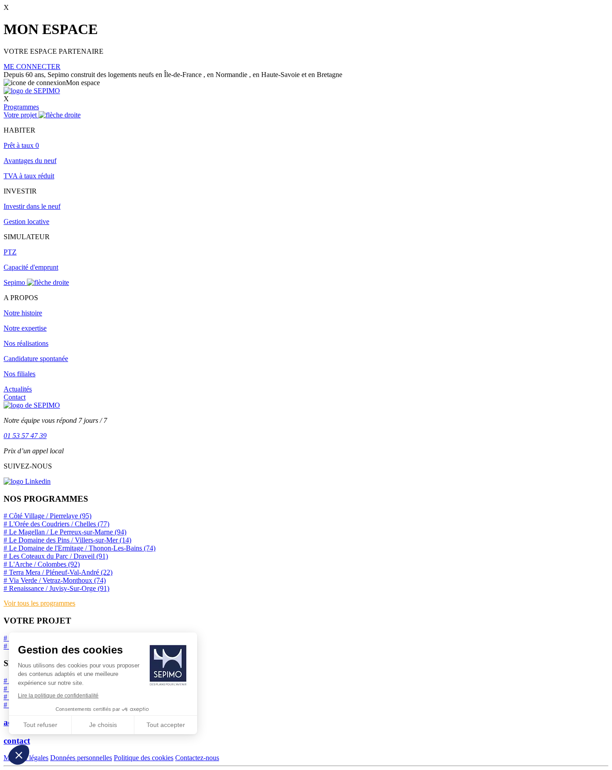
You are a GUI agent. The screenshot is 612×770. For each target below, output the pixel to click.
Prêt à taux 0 (21, 145)
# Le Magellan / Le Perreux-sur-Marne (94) (65, 532)
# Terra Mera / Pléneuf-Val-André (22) (58, 572)
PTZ (10, 252)
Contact (15, 397)
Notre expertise (25, 328)
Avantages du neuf (30, 160)
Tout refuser (40, 724)
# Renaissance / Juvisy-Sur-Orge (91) (56, 588)
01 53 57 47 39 (25, 435)
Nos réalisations (26, 343)
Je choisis (103, 724)
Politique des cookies (143, 757)
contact (17, 740)
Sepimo (15, 282)
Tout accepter (166, 724)
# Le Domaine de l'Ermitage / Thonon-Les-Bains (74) (79, 548)
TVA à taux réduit (29, 176)
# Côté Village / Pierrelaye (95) (47, 516)
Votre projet (21, 115)
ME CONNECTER (32, 66)
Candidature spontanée (36, 358)
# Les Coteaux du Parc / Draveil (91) (56, 556)
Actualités (18, 389)
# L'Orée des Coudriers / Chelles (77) (56, 524)
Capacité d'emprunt (31, 267)
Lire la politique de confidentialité (58, 696)
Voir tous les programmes (39, 603)
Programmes (21, 107)
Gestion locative (26, 221)
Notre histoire (23, 313)
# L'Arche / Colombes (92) (42, 564)
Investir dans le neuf (32, 206)
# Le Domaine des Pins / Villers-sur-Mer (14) (67, 540)
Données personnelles (81, 757)
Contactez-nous (197, 757)
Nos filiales (19, 374)
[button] (19, 755)
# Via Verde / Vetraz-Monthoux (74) (55, 580)
